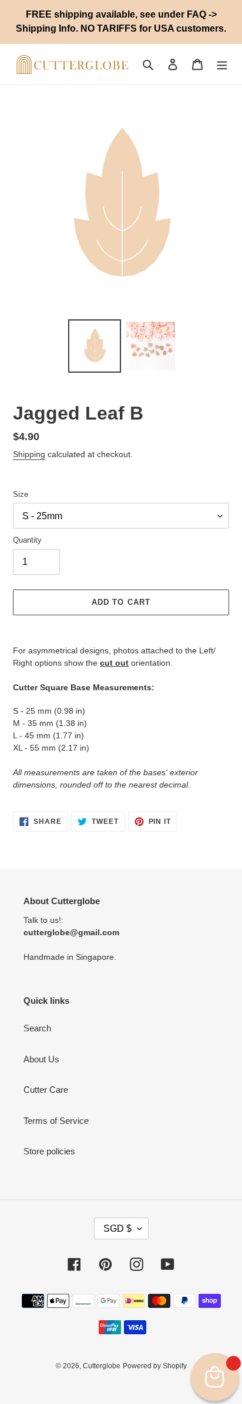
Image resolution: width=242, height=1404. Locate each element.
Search (37, 1028)
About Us (41, 1059)
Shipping (29, 454)
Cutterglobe (101, 1366)
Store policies (49, 1151)
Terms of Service (56, 1121)
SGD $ (117, 1228)
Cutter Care (45, 1090)
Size (20, 494)
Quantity (27, 540)
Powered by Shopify (155, 1366)
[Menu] (222, 64)
